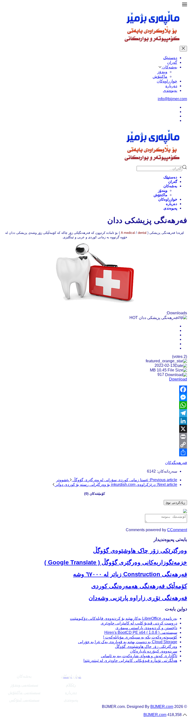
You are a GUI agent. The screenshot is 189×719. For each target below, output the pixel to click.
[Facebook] (94, 389)
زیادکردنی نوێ (175, 502)
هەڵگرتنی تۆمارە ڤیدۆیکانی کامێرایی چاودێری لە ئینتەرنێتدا (130, 660)
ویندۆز (162, 72)
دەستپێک (170, 58)
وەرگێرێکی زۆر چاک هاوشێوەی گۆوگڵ (140, 550)
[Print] (94, 437)
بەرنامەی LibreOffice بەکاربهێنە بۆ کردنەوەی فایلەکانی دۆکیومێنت (123, 618)
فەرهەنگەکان (176, 463)
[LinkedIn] (94, 421)
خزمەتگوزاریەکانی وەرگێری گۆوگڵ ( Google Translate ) (115, 562)
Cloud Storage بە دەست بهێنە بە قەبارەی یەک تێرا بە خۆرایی (127, 642)
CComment (177, 530)
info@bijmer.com (172, 99)
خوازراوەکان (167, 81)
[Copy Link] (94, 444)
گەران (172, 62)
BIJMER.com (161, 706)
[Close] (183, 48)
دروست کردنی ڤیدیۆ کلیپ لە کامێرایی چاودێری (139, 623)
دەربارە (171, 86)
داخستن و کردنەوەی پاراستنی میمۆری (146, 628)
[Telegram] (94, 413)
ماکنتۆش (160, 76)
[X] (94, 429)
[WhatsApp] (94, 405)
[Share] (94, 452)
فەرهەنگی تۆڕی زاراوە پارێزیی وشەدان (138, 597)
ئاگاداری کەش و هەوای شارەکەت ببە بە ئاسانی (139, 656)
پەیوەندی (170, 90)
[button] (184, 5)
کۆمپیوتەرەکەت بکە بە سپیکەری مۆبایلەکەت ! (140, 637)
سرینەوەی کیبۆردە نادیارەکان (153, 651)
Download (178, 379)
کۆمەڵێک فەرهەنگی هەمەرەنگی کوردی (139, 586)
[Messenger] (94, 397)
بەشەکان (169, 67)
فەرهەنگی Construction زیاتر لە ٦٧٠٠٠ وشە (130, 574)
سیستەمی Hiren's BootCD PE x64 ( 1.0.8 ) (140, 632)
